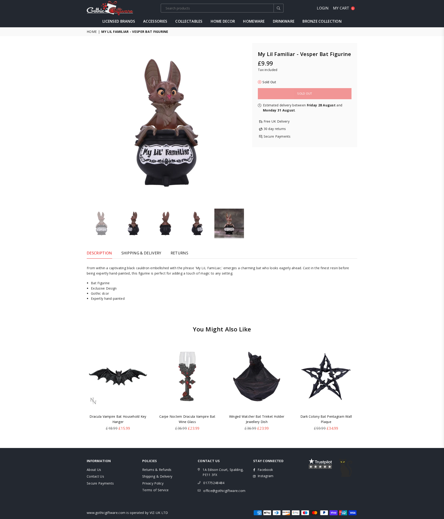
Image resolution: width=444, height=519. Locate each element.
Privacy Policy (152, 483)
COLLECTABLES (188, 21)
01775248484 (213, 483)
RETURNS (179, 253)
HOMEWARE (254, 21)
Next (242, 123)
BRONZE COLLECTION (322, 21)
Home (92, 31)
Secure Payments (100, 483)
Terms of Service (155, 490)
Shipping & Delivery (157, 476)
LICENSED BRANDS (118, 21)
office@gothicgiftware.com (224, 490)
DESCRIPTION (99, 253)
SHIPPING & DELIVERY (141, 253)
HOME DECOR (223, 21)
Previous (91, 123)
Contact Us (95, 476)
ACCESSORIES (155, 21)
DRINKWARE (284, 21)
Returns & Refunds (157, 469)
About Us (94, 469)
